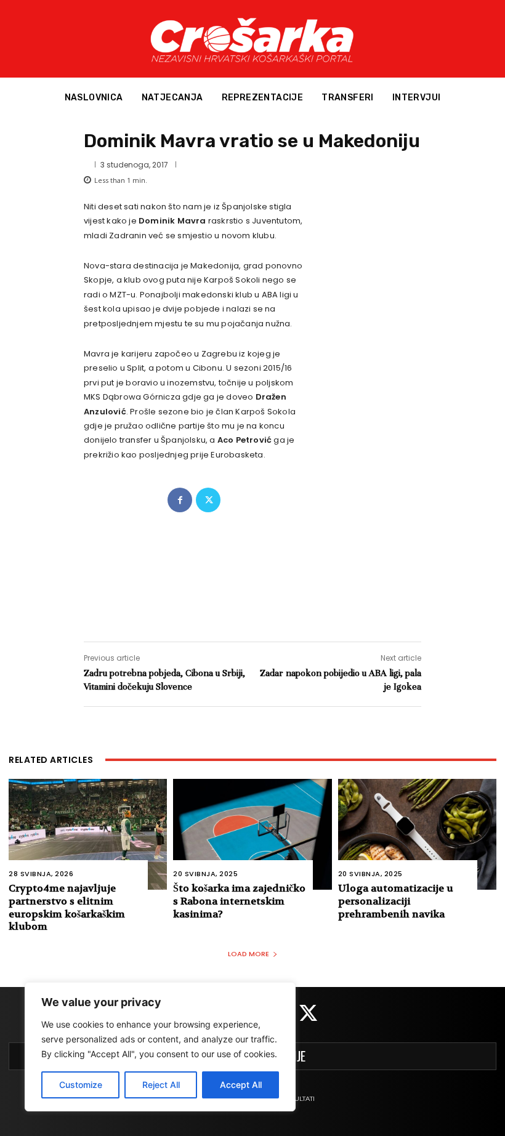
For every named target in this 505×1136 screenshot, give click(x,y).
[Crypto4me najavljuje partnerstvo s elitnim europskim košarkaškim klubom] (88, 834)
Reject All (161, 1084)
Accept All (241, 1084)
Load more (248, 954)
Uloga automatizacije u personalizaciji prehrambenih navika (395, 901)
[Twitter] (208, 500)
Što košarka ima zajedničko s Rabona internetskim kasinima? (239, 901)
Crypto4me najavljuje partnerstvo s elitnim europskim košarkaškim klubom (67, 907)
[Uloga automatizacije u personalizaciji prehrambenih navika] (417, 834)
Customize (80, 1084)
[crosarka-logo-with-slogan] (252, 38)
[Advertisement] (252, 564)
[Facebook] (180, 500)
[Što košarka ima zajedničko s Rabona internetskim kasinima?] (252, 834)
